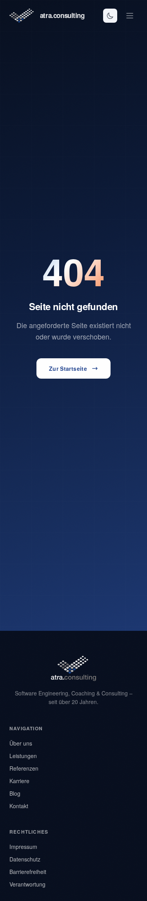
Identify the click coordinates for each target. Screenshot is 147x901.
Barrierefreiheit (27, 872)
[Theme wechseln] (110, 16)
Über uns (20, 743)
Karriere (19, 781)
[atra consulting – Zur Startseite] (73, 668)
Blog (14, 793)
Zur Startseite (68, 368)
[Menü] (130, 15)
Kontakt (18, 806)
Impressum (23, 846)
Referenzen (23, 768)
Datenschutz (24, 859)
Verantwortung (27, 884)
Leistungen (23, 756)
